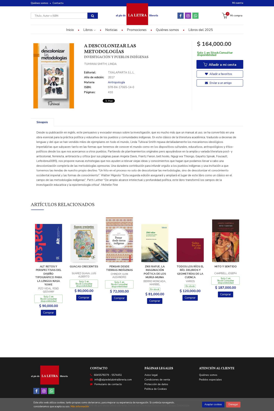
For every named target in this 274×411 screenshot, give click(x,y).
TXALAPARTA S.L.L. (121, 72)
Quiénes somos (39, 3)
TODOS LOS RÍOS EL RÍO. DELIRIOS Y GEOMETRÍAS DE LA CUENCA (190, 272)
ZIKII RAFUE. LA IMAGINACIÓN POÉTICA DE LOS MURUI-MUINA (155, 272)
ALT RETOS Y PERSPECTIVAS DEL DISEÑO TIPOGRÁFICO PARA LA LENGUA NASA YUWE (48, 276)
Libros (88, 30)
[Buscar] (92, 16)
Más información (80, 406)
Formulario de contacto (108, 384)
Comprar (48, 312)
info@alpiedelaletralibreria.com (113, 379)
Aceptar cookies (213, 404)
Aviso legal (151, 375)
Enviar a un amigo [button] (220, 83)
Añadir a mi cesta (222, 64)
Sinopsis (42, 122)
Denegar (233, 404)
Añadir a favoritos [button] (220, 74)
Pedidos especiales (210, 379)
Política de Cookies (155, 389)
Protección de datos (156, 384)
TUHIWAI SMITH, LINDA (100, 64)
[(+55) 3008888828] (195, 16)
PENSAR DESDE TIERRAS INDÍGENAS (119, 268)
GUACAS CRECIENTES (84, 266)
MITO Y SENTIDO (226, 266)
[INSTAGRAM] (188, 16)
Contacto (58, 3)
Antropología (116, 82)
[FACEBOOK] (180, 16)
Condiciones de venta (157, 379)
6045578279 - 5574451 (108, 375)
